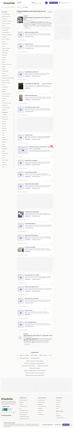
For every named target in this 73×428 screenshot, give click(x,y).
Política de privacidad (24, 412)
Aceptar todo (65, 424)
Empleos (20, 7)
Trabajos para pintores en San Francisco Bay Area (34, 375)
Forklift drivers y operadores (34, 368)
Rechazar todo (58, 424)
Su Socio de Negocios (42, 406)
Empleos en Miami (34, 355)
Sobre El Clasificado (23, 400)
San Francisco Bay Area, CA (10, 7)
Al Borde (39, 412)
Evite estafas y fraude (24, 410)
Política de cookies (23, 414)
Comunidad (58, 400)
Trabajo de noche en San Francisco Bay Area (34, 360)
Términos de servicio (24, 406)
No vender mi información (24, 418)
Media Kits (21, 402)
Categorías (58, 406)
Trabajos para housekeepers (42, 365)
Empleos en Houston (43, 355)
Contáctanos (58, 415)
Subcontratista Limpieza (35, 358)
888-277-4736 (6, 406)
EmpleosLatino (40, 404)
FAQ (57, 413)
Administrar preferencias (48, 424)
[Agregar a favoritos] (51, 40)
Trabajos (21, 404)
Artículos (57, 404)
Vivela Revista (40, 414)
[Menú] (2, 3)
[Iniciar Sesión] (70, 3)
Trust (21, 408)
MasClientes (40, 408)
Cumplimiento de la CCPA (24, 416)
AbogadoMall (40, 410)
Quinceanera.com (41, 402)
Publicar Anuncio (53, 2)
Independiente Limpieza (24, 358)
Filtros (51, 11)
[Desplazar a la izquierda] (17, 355)
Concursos (58, 402)
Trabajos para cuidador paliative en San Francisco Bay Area (34, 370)
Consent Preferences (60, 417)
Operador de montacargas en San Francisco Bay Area (35, 363)
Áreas (57, 408)
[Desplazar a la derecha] (52, 355)
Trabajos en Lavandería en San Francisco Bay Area (34, 372)
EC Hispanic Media (41, 400)
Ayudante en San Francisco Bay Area (28, 365)
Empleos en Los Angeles (24, 355)
